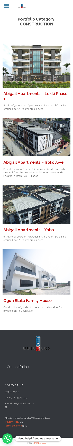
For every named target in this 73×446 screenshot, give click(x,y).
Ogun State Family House (27, 300)
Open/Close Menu (6, 6)
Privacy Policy (12, 422)
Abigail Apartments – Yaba (28, 229)
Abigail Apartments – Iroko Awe (33, 162)
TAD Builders (40, 443)
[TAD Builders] (22, 6)
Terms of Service (13, 425)
